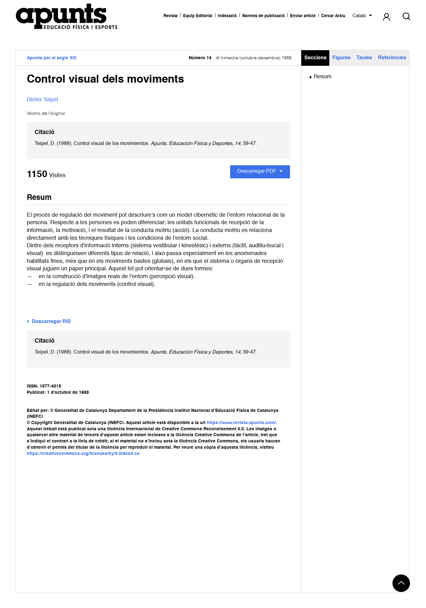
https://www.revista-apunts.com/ (241, 423)
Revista (170, 16)
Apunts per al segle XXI (51, 58)
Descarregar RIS (51, 321)
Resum (323, 77)
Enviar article (303, 16)
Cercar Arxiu (333, 16)
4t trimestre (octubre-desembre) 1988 (240, 58)
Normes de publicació (263, 16)
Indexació (227, 16)
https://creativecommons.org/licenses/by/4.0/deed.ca (83, 453)
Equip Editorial (197, 16)
